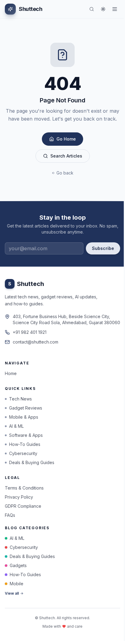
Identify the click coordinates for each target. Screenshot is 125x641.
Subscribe (103, 248)
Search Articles (66, 155)
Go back (64, 172)
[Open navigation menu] (114, 9)
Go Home (66, 138)
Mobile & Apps (23, 417)
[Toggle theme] (103, 9)
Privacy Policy (19, 497)
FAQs (10, 515)
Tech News (20, 398)
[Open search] (91, 9)
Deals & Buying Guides (31, 462)
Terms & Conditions (24, 487)
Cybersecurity (23, 453)
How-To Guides (24, 444)
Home (11, 373)
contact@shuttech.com (35, 341)
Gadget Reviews (25, 407)
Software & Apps (26, 435)
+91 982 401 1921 (29, 332)
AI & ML (16, 426)
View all (12, 593)
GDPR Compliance (23, 506)
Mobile (16, 583)
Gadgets (18, 565)
